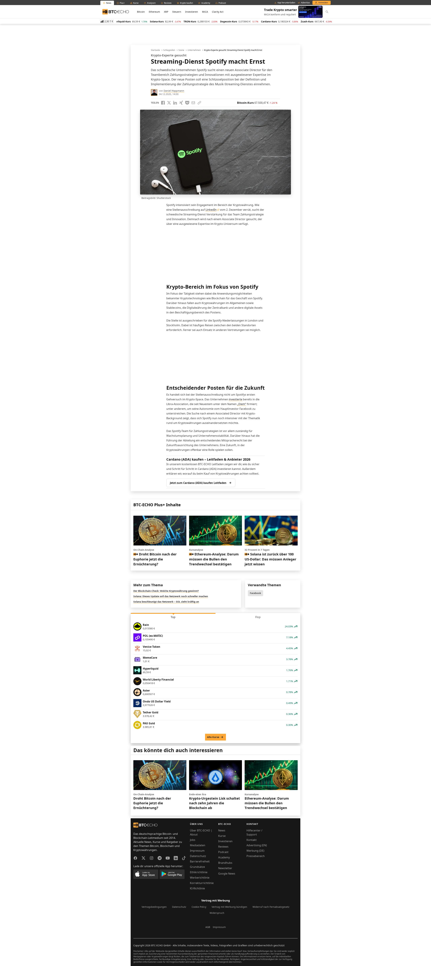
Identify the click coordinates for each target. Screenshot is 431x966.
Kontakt (251, 840)
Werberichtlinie (199, 877)
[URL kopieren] (199, 103)
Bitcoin (141, 11)
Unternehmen (194, 50)
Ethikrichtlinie (198, 872)
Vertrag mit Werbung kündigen (229, 906)
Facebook (255, 593)
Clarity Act (217, 11)
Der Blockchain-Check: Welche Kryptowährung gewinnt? (166, 590)
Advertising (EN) (256, 845)
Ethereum (154, 11)
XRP (166, 11)
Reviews (223, 846)
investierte (235, 399)
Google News (226, 873)
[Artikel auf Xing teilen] (181, 103)
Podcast (223, 852)
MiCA (205, 11)
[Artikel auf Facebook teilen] (163, 103)
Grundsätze (197, 867)
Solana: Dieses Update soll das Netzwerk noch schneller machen (170, 596)
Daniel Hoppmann (174, 90)
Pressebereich (255, 856)
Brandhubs (225, 863)
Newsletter (225, 868)
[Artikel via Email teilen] (193, 103)
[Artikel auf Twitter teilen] (169, 103)
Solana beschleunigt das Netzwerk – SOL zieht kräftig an (166, 601)
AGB (207, 927)
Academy (224, 857)
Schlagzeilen (169, 50)
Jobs (192, 840)
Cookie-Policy (199, 906)
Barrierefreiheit (200, 861)
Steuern (176, 11)
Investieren (191, 11)
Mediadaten (197, 845)
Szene (181, 50)
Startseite (155, 50)
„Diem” (241, 404)
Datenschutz (198, 856)
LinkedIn (211, 210)
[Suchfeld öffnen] (327, 11)
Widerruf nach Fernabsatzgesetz (271, 906)
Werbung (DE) (255, 850)
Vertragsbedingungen (154, 906)
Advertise (305, 2)
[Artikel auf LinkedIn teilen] (175, 103)
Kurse (222, 836)
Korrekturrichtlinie (202, 883)
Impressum (197, 850)
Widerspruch (217, 912)
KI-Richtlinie (197, 888)
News (221, 830)
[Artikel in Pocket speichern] (187, 103)
